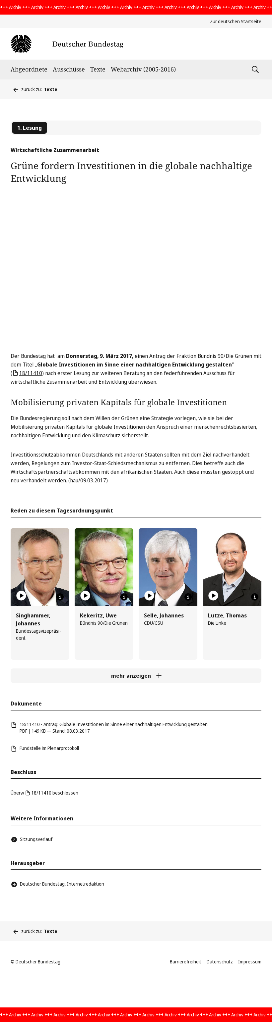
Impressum (249, 961)
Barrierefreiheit (185, 961)
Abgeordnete (29, 69)
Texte (97, 69)
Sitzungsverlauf (36, 839)
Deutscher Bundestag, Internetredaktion (62, 884)
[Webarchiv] (67, 44)
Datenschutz (220, 961)
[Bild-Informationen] (60, 597)
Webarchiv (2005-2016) (143, 69)
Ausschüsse (69, 69)
